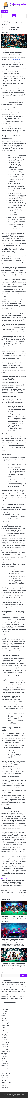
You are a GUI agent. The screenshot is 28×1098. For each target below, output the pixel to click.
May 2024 (3, 1058)
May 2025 (3, 1037)
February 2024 (5, 1063)
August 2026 (4, 1011)
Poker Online (4, 878)
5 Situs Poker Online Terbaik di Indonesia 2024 (13, 916)
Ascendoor (10, 1095)
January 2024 (4, 1065)
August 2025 (4, 1032)
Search (3, 972)
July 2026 (3, 1013)
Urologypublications (18, 4)
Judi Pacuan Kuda (5, 1075)
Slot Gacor (4, 1080)
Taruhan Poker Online (6, 887)
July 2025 (3, 1034)
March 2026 (4, 1020)
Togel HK (3, 1085)
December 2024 (5, 1046)
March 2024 (4, 1061)
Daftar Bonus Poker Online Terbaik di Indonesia (14, 963)
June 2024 (4, 1056)
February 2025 (5, 1042)
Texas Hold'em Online (18, 887)
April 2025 (4, 1039)
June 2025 (4, 1036)
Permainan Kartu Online (15, 882)
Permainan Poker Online (7, 883)
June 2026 (4, 1015)
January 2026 (4, 1023)
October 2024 (4, 1049)
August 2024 (4, 1053)
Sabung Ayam (4, 1078)
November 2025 (5, 1027)
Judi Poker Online (19, 880)
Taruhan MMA (4, 1084)
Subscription (5, 11)
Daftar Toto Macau (16, 59)
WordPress (21, 1095)
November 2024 (5, 1048)
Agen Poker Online (10, 880)
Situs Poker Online (17, 885)
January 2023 (4, 1068)
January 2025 (4, 1044)
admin (11, 32)
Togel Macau (4, 1087)
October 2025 (4, 1029)
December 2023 (5, 1067)
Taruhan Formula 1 (6, 1082)
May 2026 (3, 1017)
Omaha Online (4, 882)
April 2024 (4, 1060)
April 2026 (4, 1018)
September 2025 (5, 1030)
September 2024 (5, 1051)
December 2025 (5, 1025)
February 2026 (5, 1022)
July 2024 (3, 1055)
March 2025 (4, 1041)
